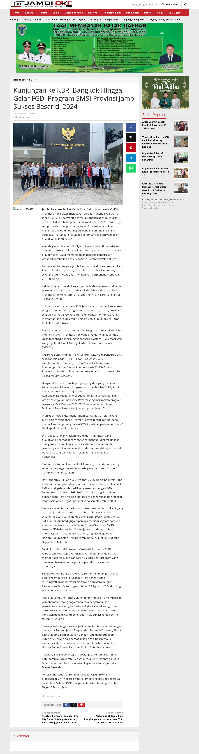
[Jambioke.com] (41, 3)
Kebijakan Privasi (166, 202)
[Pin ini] (131, 147)
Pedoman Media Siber (164, 205)
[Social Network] (185, 4)
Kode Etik (146, 205)
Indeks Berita (148, 202)
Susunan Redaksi (150, 207)
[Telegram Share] (131, 158)
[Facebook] (66, 705)
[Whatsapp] (131, 168)
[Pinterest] (81, 705)
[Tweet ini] (131, 137)
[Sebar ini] (131, 127)
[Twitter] (73, 705)
